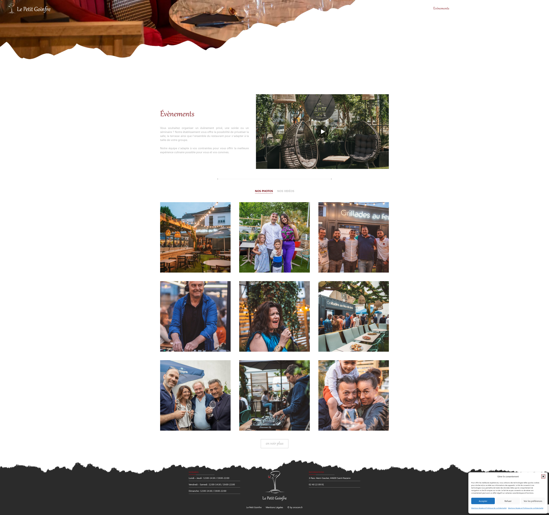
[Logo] (29, 9)
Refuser (508, 501)
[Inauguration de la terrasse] (195, 237)
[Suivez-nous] (18, 121)
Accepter (483, 501)
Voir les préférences (533, 501)
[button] (543, 476)
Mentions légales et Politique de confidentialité (489, 508)
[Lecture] (322, 131)
